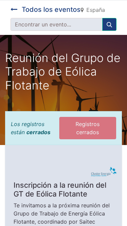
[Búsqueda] (109, 24)
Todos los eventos (50, 9)
